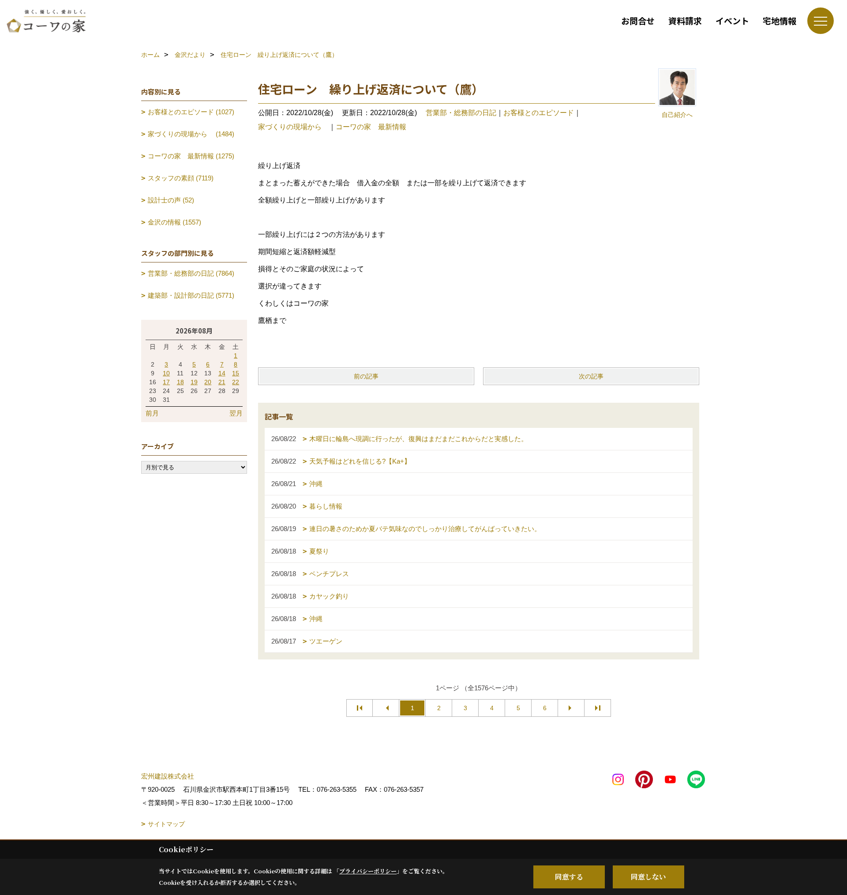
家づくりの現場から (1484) (191, 134)
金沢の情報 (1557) (174, 222)
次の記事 (591, 376)
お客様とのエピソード (538, 112)
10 (166, 373)
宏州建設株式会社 (167, 776)
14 (221, 373)
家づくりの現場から (293, 127)
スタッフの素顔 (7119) (181, 178)
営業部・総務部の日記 (461, 112)
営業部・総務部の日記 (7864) (191, 273)
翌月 (236, 413)
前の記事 (366, 376)
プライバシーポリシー (368, 871)
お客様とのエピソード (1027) (191, 112)
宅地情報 (779, 20)
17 (166, 382)
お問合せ (638, 20)
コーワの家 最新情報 (371, 127)
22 (235, 382)
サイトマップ (166, 824)
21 (221, 382)
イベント (732, 20)
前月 (152, 413)
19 (194, 382)
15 (235, 373)
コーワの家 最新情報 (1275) (191, 156)
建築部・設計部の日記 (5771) (191, 295)
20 (207, 382)
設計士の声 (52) (171, 200)
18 (180, 382)
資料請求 (685, 20)
